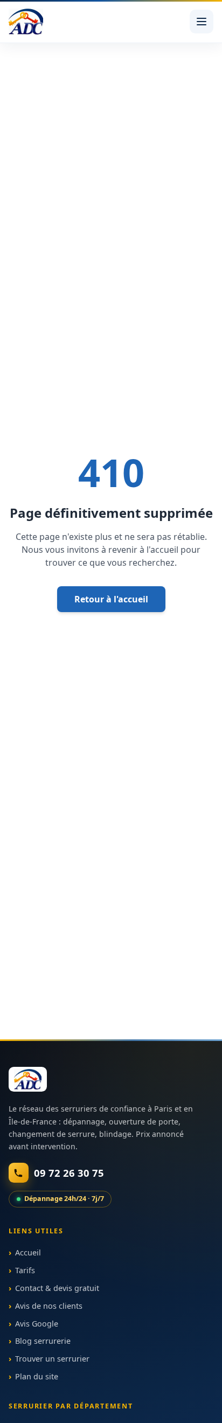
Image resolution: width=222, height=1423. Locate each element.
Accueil (28, 1252)
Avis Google (36, 1323)
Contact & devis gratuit (57, 1288)
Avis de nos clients (48, 1305)
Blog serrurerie (43, 1341)
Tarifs (25, 1270)
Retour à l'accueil (111, 599)
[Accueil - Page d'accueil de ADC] (26, 21)
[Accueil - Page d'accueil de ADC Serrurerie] (28, 1079)
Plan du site (36, 1376)
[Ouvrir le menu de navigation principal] (201, 21)
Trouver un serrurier (52, 1358)
